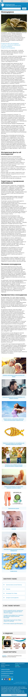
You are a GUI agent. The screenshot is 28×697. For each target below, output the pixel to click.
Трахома (13, 529)
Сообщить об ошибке (5, 669)
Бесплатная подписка (5, 675)
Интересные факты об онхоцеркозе (10, 43)
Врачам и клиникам (5, 665)
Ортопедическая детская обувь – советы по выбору (13, 620)
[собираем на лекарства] (14, 642)
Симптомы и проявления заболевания (10, 45)
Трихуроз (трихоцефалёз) (12, 597)
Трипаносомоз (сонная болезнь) (14, 584)
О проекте (3, 663)
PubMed (4, 655)
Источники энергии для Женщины (13, 623)
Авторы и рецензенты (19, 663)
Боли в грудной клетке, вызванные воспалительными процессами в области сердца (13, 612)
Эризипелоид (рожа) (13, 508)
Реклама (17, 665)
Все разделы (23, 1)
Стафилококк (13, 571)
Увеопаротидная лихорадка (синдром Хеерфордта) (14, 550)
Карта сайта (17, 666)
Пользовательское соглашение (7, 673)
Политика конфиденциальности (7, 671)
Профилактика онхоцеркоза (8, 48)
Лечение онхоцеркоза (6, 46)
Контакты (3, 666)
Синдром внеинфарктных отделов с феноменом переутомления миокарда (13, 616)
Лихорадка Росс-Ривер (11, 593)
